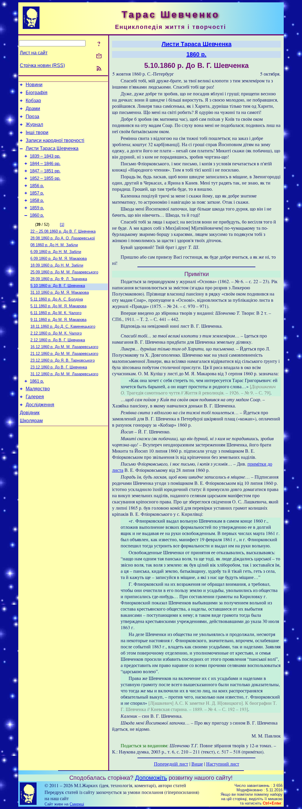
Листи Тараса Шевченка (52, 148)
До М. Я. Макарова (58, 258)
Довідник (30, 412)
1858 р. (37, 200)
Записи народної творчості (55, 140)
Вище (197, 764)
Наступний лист (222, 764)
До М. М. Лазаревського (64, 272)
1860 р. (37, 215)
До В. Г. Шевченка (63, 231)
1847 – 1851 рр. (45, 171)
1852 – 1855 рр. (45, 178)
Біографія (36, 92)
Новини (34, 84)
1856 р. (37, 185)
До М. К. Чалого (55, 313)
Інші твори (37, 132)
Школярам (31, 420)
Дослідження (40, 404)
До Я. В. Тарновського (62, 360)
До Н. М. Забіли (54, 245)
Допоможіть (151, 777)
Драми (33, 108)
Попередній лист (171, 764)
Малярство (38, 388)
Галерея (35, 396)
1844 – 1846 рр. (45, 163)
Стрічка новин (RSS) (42, 65)
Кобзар (33, 100)
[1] (62, 224)
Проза (32, 116)
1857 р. (37, 193)
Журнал (34, 124)
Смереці (77, 804)
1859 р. (37, 207)
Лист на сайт (33, 52)
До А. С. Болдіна (56, 299)
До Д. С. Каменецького (62, 326)
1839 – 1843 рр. (45, 156)
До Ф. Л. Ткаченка (58, 279)
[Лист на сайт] (99, 56)
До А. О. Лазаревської (62, 238)
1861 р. (37, 381)
